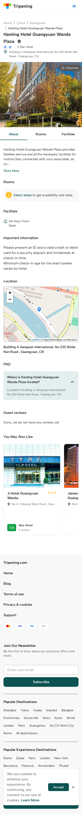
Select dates (23, 195)
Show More (11, 171)
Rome (7, 733)
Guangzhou (37, 725)
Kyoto (58, 718)
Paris (21, 725)
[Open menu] (74, 6)
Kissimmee (11, 718)
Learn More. (30, 800)
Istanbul (51, 710)
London (8, 725)
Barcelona (10, 766)
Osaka (37, 710)
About (13, 134)
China (21, 23)
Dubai (20, 758)
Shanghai (9, 710)
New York (61, 758)
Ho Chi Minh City (62, 725)
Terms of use (13, 594)
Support (9, 615)
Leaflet (34, 339)
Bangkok (67, 710)
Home (7, 23)
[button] (39, 309)
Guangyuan (37, 23)
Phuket (64, 766)
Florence (28, 766)
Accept (58, 787)
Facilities (68, 134)
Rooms (41, 134)
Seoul (46, 718)
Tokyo (25, 710)
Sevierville (31, 718)
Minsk (71, 718)
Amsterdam (46, 766)
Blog (7, 583)
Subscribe (41, 682)
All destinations (27, 733)
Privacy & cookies (17, 604)
